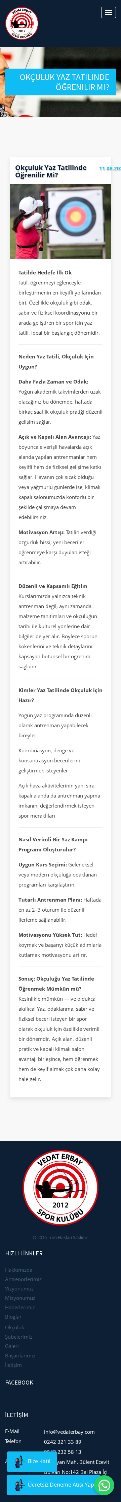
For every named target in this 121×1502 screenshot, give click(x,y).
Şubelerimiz (18, 1336)
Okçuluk (14, 1327)
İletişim (13, 1364)
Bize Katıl (38, 1461)
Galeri (12, 1346)
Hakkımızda (18, 1269)
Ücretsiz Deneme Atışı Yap (60, 1484)
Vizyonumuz (19, 1288)
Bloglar (13, 1316)
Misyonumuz (20, 1298)
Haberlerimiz (20, 1307)
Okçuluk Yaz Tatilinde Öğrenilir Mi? (51, 171)
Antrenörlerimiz (23, 1279)
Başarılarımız (20, 1355)
